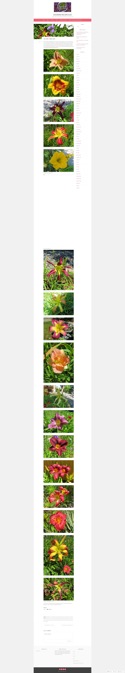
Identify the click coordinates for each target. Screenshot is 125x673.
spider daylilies (71, 616)
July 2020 (77, 117)
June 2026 (77, 56)
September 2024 (78, 70)
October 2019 (78, 129)
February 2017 (78, 173)
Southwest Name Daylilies (64, 616)
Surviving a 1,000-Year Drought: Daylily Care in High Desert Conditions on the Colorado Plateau (82, 33)
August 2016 (78, 183)
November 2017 (78, 155)
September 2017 (78, 157)
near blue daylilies (52, 616)
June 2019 (77, 138)
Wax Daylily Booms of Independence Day (67, 625)
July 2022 (77, 87)
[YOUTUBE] (65, 669)
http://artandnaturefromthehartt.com (52, 47)
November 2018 (78, 143)
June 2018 (77, 150)
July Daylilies (48, 616)
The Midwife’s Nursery (63, 20)
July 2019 (77, 136)
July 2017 (77, 162)
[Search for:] (82, 26)
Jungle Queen (67, 619)
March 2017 (78, 171)
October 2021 (78, 101)
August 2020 (78, 115)
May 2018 (77, 152)
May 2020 (77, 122)
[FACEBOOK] (60, 669)
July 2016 (77, 185)
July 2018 (77, 148)
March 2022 (78, 91)
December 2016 (78, 176)
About (48, 20)
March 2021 (78, 110)
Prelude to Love (55, 620)
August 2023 (78, 80)
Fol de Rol (63, 619)
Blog (56, 20)
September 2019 (78, 131)
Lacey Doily (70, 619)
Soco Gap (67, 620)
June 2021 (77, 108)
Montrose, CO (38, 650)
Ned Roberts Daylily (58, 616)
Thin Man (70, 620)
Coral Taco (52, 619)
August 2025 (78, 61)
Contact (52, 20)
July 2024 (77, 75)
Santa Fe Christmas (62, 620)
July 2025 (77, 63)
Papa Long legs (46, 620)
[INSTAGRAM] (63, 669)
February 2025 (78, 68)
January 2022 (78, 96)
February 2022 (78, 94)
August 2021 (78, 103)
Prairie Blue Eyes (50, 620)
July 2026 (77, 54)
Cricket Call (55, 619)
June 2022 (77, 89)
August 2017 (78, 159)
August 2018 (78, 145)
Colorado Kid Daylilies (62, 14)
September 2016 (78, 180)
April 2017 (77, 169)
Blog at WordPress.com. (62, 671)
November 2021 (78, 98)
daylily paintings (60, 619)
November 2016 (78, 178)
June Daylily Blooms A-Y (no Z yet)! (49, 625)
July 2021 (77, 105)
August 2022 (78, 84)
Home (44, 20)
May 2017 (77, 166)
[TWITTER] (61, 669)
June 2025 (77, 66)
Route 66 (58, 620)
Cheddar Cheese (48, 619)
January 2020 (78, 124)
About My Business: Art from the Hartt (75, 20)
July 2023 (77, 82)
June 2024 (77, 77)
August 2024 (78, 73)
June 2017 (77, 164)
